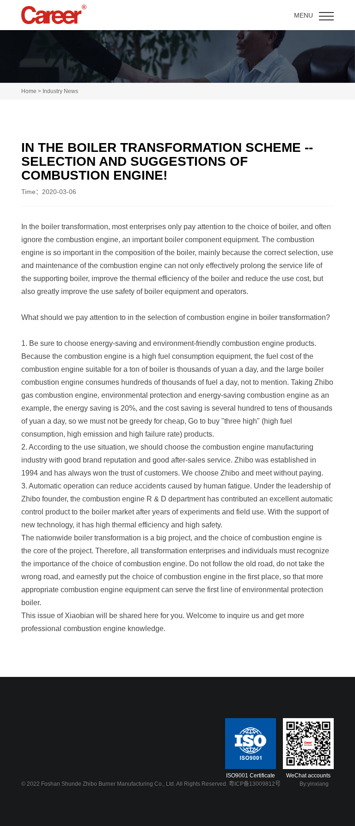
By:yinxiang (314, 784)
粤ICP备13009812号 (255, 784)
